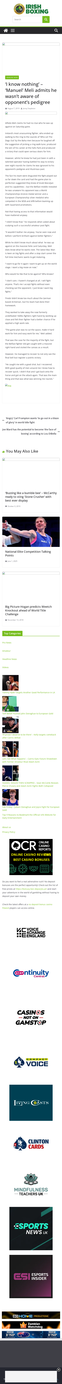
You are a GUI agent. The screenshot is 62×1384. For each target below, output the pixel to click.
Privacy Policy (8, 832)
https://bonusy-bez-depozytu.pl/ (31, 889)
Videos (5, 667)
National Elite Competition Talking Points (28, 553)
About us (6, 827)
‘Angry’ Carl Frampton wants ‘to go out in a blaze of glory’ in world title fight (32, 420)
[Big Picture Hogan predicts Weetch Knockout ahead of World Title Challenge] (31, 573)
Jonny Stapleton (29, 108)
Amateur (6, 650)
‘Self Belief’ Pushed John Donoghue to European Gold (27, 713)
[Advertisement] (31, 1376)
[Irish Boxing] (5, 30)
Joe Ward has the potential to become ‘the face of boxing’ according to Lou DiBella (29, 431)
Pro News (6, 642)
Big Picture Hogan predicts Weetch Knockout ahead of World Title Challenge (28, 610)
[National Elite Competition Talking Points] (31, 518)
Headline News (12, 77)
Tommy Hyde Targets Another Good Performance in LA (28, 692)
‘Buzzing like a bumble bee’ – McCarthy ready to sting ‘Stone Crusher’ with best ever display (31, 496)
